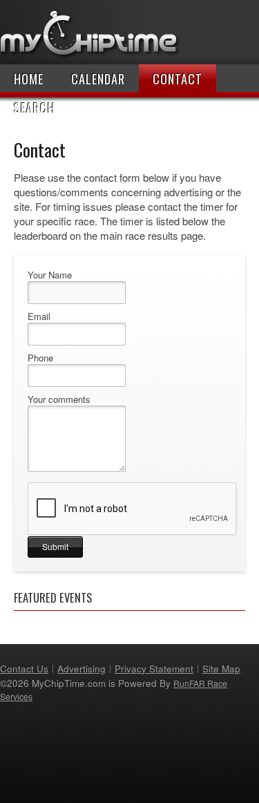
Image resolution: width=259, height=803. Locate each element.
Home (29, 79)
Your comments (59, 399)
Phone (40, 358)
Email (39, 316)
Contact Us (24, 668)
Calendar (98, 79)
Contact (177, 79)
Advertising (81, 668)
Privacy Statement (154, 668)
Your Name (50, 275)
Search (34, 108)
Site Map (221, 668)
